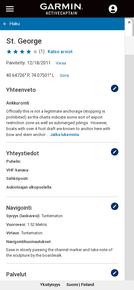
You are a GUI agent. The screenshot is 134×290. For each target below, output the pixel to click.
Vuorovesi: (16, 224)
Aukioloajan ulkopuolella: (29, 187)
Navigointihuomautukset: (28, 241)
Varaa (61, 63)
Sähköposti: (17, 178)
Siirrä (64, 75)
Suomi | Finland (80, 284)
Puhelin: (13, 161)
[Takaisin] (5, 23)
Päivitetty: (16, 62)
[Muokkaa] (114, 88)
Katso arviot (60, 51)
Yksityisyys (50, 284)
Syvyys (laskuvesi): (23, 215)
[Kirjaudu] (113, 12)
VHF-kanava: (17, 170)
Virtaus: (13, 233)
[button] (126, 261)
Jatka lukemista (64, 134)
